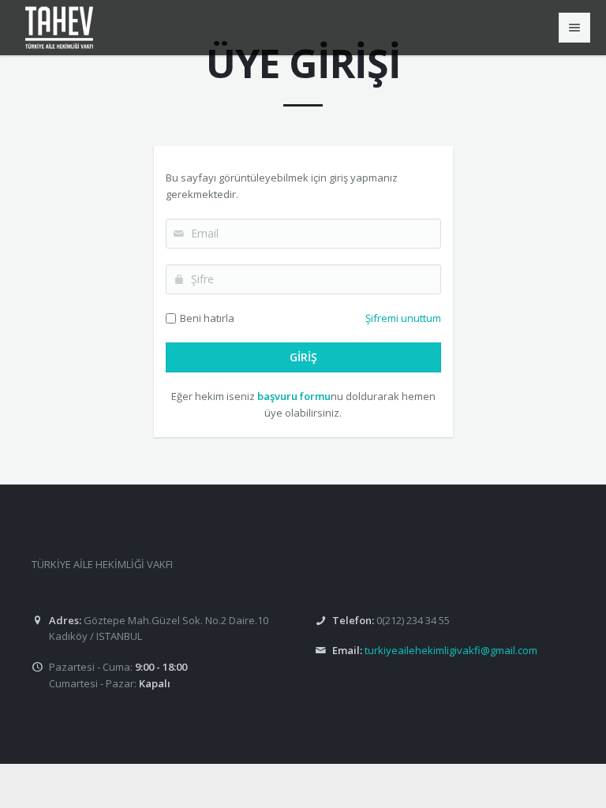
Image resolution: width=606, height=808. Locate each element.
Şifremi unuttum (403, 318)
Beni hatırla (207, 318)
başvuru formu (294, 396)
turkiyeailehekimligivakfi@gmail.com (451, 650)
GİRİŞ (303, 357)
